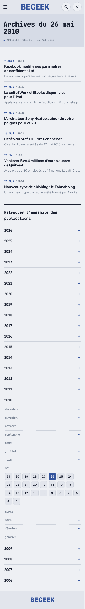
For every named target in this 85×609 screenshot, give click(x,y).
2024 (8, 251)
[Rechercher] (66, 6)
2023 (8, 262)
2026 (8, 230)
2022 (8, 272)
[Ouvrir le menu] (6, 7)
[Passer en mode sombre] (77, 6)
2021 (8, 283)
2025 (8, 241)
